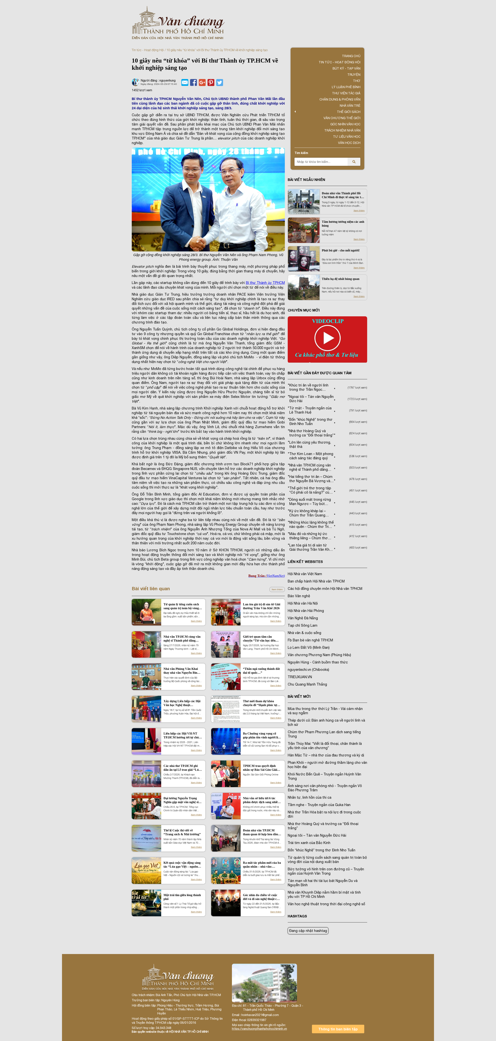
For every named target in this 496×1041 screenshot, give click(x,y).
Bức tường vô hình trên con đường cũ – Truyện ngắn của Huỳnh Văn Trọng (326, 871)
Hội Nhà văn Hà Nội (303, 603)
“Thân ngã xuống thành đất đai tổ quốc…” (261, 670)
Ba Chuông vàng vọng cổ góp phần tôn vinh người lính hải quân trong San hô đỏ (262, 735)
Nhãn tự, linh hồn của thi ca (309, 797)
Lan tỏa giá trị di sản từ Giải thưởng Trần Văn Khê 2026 (261, 606)
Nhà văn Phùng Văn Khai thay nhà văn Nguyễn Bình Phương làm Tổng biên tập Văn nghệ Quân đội (181, 671)
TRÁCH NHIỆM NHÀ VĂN (342, 130)
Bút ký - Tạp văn (346, 68)
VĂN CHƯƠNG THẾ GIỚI (342, 118)
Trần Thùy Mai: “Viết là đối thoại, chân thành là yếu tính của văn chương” (325, 746)
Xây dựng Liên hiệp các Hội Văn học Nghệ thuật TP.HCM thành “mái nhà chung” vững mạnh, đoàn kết (182, 703)
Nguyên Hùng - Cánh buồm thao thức (318, 662)
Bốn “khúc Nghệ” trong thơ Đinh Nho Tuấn (321, 850)
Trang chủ (351, 56)
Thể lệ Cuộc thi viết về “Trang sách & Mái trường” (182, 832)
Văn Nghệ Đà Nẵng (303, 618)
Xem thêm (277, 589)
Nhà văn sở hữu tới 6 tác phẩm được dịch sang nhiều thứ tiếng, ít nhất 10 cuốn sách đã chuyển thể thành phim (261, 800)
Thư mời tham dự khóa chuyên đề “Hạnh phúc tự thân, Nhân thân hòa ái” (260, 703)
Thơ (356, 81)
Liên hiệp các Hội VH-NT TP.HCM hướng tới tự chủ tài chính (181, 735)
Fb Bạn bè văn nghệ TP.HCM (310, 640)
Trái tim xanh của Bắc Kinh (309, 843)
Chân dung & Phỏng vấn (339, 99)
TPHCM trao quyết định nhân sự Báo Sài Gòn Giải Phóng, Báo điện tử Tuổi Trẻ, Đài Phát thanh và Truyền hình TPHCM (262, 768)
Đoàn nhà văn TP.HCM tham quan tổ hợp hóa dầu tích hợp (260, 832)
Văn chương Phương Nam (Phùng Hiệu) (319, 655)
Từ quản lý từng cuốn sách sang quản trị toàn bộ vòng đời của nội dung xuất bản (181, 606)
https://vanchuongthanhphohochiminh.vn (259, 1028)
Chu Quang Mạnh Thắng (307, 684)
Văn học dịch (349, 143)
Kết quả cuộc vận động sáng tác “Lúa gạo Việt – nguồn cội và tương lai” (182, 865)
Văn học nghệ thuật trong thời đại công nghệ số (326, 904)
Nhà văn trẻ (350, 105)
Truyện (353, 74)
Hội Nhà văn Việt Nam (305, 574)
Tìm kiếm (301, 153)
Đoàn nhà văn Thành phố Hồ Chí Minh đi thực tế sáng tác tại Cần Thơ (342, 195)
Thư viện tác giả (346, 93)
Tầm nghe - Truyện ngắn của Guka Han (319, 805)
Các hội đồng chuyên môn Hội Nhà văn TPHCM (325, 589)
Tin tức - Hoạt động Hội (148, 50)
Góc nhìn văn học (345, 124)
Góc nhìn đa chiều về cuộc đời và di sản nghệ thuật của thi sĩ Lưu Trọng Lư (261, 897)
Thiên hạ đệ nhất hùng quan (340, 278)
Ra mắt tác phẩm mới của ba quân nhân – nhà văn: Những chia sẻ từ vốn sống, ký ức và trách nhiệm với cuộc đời (262, 865)
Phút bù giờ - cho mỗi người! (341, 250)
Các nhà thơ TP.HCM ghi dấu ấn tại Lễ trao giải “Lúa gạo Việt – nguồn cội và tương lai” (182, 768)
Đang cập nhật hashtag (308, 931)
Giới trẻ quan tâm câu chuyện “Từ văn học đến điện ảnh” (259, 639)
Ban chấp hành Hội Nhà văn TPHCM (316, 581)
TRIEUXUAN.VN (300, 677)
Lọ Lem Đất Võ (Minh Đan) (308, 647)
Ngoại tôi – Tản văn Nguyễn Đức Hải (317, 835)
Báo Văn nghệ (299, 596)
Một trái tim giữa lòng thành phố (182, 897)
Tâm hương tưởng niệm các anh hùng (343, 223)
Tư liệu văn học (346, 136)
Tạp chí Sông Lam (302, 625)
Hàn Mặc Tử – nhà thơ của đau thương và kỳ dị (326, 755)
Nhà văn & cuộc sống (304, 633)
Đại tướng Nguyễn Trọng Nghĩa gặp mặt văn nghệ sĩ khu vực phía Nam (181, 800)
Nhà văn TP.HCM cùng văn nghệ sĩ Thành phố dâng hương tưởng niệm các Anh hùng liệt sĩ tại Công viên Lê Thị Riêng (182, 639)
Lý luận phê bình (346, 87)
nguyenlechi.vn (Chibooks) (308, 670)
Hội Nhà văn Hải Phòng (306, 611)
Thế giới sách (348, 112)
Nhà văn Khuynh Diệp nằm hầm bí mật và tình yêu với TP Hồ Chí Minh (324, 894)
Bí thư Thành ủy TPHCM (265, 283)
